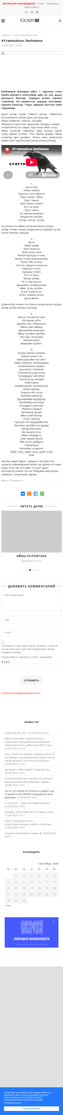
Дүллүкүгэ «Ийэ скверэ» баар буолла (27, 769)
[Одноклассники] (29, 494)
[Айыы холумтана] (32, 531)
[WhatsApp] (42, 494)
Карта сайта (31, 7)
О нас (41, 3)
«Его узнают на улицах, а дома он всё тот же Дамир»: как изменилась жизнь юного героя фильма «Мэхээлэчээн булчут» (30, 757)
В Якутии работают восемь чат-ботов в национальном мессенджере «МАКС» (29, 780)
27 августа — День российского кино (27, 803)
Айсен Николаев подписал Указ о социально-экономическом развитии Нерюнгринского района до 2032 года (28, 742)
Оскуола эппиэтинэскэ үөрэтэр (23, 833)
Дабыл (6, 480)
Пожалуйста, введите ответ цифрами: (27, 657)
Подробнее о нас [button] (12, 1102)
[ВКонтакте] (23, 494)
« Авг (8, 905)
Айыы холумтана (32, 556)
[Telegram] (36, 494)
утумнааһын (17, 480)
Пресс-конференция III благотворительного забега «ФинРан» (28, 822)
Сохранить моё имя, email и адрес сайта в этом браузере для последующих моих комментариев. (29, 649)
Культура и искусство (25, 35)
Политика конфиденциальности (20, 693)
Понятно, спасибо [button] (31, 1109)
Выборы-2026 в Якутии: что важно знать (29, 812)
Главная (5, 35)
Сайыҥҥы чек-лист (16, 732)
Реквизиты (52, 3)
